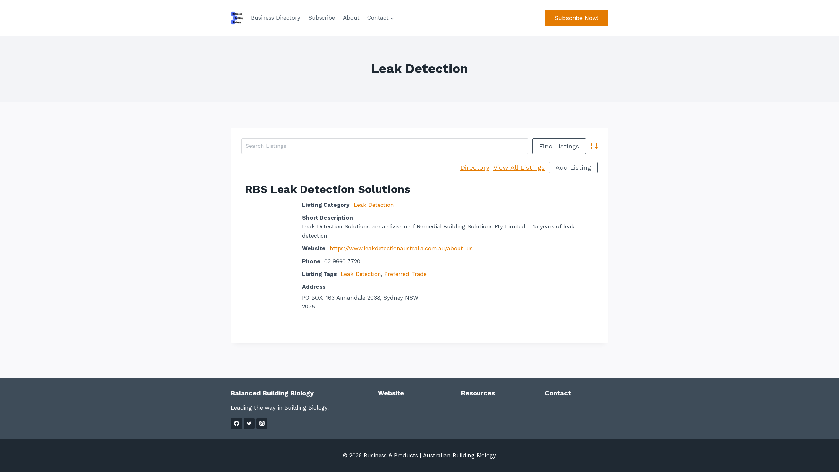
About (351, 17)
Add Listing (573, 167)
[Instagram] (261, 423)
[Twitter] (249, 423)
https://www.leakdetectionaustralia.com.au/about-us (401, 248)
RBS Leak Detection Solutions (327, 189)
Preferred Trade (405, 274)
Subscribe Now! (576, 17)
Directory (474, 167)
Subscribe (321, 17)
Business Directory (275, 17)
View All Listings (519, 167)
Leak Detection (374, 205)
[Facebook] (236, 423)
